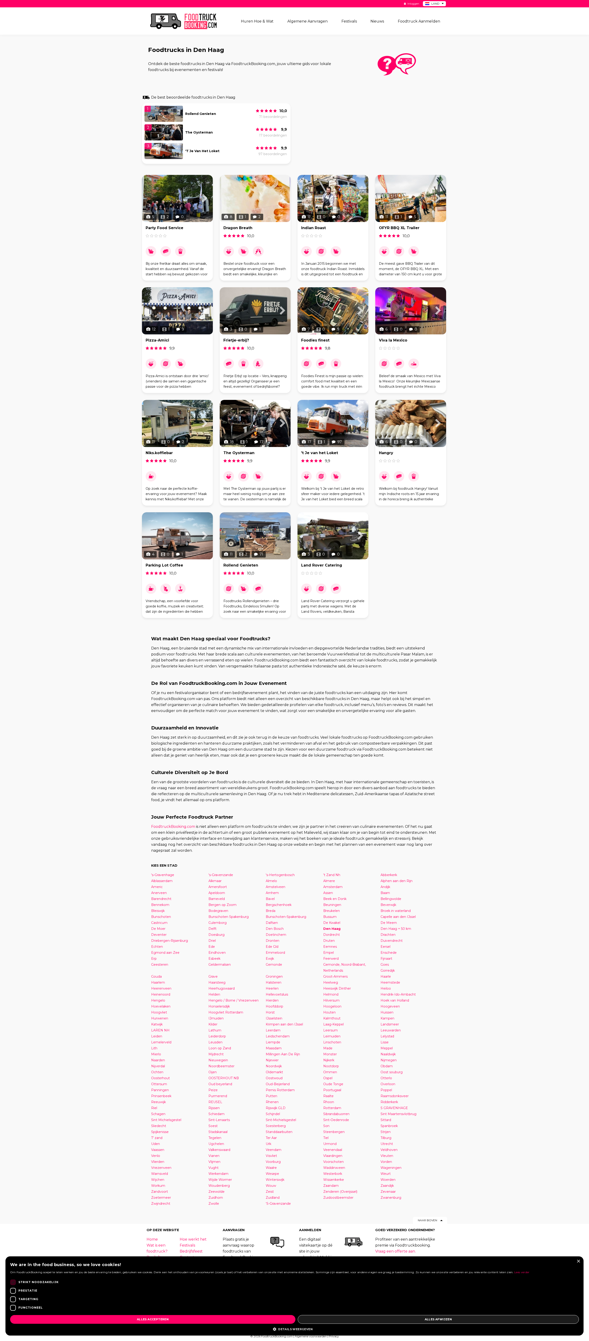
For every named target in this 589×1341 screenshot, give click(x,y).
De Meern (389, 923)
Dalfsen (272, 923)
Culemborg (217, 923)
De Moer (158, 929)
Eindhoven (217, 953)
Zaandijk (387, 1186)
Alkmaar (215, 881)
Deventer (159, 935)
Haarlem (158, 982)
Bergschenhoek (279, 905)
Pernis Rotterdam (280, 1090)
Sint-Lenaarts (219, 1120)
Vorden (386, 1162)
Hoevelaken (160, 1006)
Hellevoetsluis (277, 994)
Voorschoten (333, 1162)
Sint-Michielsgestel (281, 1120)
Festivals (187, 1245)
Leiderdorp (217, 1036)
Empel (328, 953)
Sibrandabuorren (336, 1114)
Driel (212, 941)
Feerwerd (331, 959)
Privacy (334, 1336)
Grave (213, 976)
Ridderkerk (389, 1102)
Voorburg (273, 1162)
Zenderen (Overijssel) (340, 1192)
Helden (214, 994)
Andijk (385, 887)
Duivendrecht (392, 941)
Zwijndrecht (160, 1203)
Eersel (385, 947)
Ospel (327, 1078)
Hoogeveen (390, 1006)
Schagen (158, 1114)
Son (326, 1126)
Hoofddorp (274, 1006)
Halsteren (273, 982)
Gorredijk (388, 970)
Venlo (155, 1156)
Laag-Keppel (333, 1024)
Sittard (386, 1120)
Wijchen (157, 1180)
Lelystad (387, 1036)
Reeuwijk (158, 1102)
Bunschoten (161, 917)
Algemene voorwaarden (311, 1336)
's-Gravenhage (162, 875)
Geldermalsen (219, 964)
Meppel (387, 1048)
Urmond (330, 1144)
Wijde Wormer (220, 1180)
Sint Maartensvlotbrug (398, 1114)
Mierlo (156, 1054)
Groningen (274, 976)
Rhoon (328, 1102)
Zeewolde (216, 1192)
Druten (329, 941)
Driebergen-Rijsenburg (169, 941)
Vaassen (157, 1150)
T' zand (156, 1138)
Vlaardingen (332, 1156)
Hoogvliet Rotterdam (225, 1012)
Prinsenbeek (161, 1096)
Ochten (157, 1072)
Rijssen (214, 1108)
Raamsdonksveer (395, 1096)
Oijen (212, 1072)
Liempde (273, 1042)
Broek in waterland (396, 911)
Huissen (387, 1012)
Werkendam (218, 1174)
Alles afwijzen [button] (438, 1319)
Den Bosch (275, 929)
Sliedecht (158, 1126)
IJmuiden (216, 1018)
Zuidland (273, 1198)
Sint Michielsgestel (166, 1120)
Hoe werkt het (193, 1239)
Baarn (385, 893)
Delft (212, 929)
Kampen (387, 1018)
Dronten (272, 941)
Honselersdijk (219, 1006)
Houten (329, 1012)
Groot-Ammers (335, 976)
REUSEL (215, 1102)
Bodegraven (218, 911)
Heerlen (272, 988)
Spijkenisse (160, 1132)
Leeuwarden (391, 1030)
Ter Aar (271, 1138)
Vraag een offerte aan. (395, 1251)
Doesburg (216, 935)
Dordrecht (331, 935)
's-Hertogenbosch (280, 875)
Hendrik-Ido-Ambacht (398, 994)
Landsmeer (390, 1024)
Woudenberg (219, 1186)
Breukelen (331, 911)
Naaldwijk (388, 1054)
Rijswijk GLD (276, 1108)
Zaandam (331, 1186)
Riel (154, 1108)
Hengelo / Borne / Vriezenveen (233, 1000)
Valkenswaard (219, 1150)
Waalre (271, 1168)
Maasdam (274, 1048)
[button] (294, 1329)
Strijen (386, 1132)
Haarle (386, 976)
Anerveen (159, 893)
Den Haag (332, 929)
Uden (155, 1144)
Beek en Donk (334, 899)
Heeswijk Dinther (337, 988)
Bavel (270, 899)
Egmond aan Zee (165, 953)
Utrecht (387, 1144)
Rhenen (272, 1102)
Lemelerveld (161, 1042)
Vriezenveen (161, 1168)
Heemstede (390, 982)
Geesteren (159, 964)
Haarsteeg (216, 982)
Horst (270, 1012)
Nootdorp (331, 1066)
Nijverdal (158, 1066)
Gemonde (274, 964)
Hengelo (158, 1000)
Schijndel (273, 1114)
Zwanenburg (391, 1198)
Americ (157, 887)
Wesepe (272, 1174)
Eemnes (330, 947)
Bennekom (160, 905)
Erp (154, 959)
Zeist (270, 1192)
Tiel (326, 1138)
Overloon (388, 1084)
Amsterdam (333, 887)
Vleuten (387, 1156)
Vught (213, 1168)
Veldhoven (389, 1150)
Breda (270, 911)
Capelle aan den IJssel (398, 917)
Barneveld (216, 899)
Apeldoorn (216, 893)
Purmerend (217, 1096)
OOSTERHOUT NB (223, 1078)
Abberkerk (389, 875)
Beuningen (332, 905)
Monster (330, 1054)
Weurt (386, 1174)
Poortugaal (332, 1090)
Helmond (330, 994)
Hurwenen (159, 1018)
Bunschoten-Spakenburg (286, 917)
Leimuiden (332, 1036)
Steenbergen (334, 1132)
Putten (271, 1096)
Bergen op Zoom (222, 905)
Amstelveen (275, 887)
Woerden (388, 1180)
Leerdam (273, 1030)
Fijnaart (386, 959)
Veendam (273, 1150)
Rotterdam (332, 1108)
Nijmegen (389, 1060)
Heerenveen (161, 988)
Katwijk (157, 1024)
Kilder (212, 1024)
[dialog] (294, 1295)
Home (152, 1239)
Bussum (330, 917)
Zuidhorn (215, 1198)
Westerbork (332, 1174)
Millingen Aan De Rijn (283, 1054)
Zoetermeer (161, 1198)
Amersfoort (217, 887)
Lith (154, 1048)
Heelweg (330, 982)
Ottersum (159, 1084)
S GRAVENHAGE (394, 1108)
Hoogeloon (332, 1006)
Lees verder (521, 1272)
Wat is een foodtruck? (157, 1248)
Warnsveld (159, 1174)
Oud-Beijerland (278, 1084)
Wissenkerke (333, 1180)
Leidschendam (278, 1036)
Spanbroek (389, 1126)
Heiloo (386, 988)
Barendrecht (161, 899)
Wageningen (391, 1168)
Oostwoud (274, 1078)
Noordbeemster (221, 1066)
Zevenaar (388, 1192)
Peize (213, 1090)
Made (327, 1048)
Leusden (215, 1042)
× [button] (578, 1261)
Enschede (389, 953)
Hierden (272, 1000)
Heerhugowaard (221, 988)
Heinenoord (160, 994)
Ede (211, 947)
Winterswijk (275, 1180)
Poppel (386, 1090)
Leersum (330, 1030)
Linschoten (332, 1042)
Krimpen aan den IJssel (284, 1024)
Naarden (158, 1060)
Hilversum (331, 1000)
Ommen (330, 1072)
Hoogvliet (159, 1012)
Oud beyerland (220, 1084)
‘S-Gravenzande (278, 1203)
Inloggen (413, 3)
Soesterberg (276, 1126)
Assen (328, 893)
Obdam (387, 1066)
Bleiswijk (158, 911)
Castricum (159, 923)
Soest (213, 1126)
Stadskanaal (218, 1132)
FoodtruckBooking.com (173, 826)
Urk (268, 1144)
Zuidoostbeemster (338, 1198)
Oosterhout (160, 1078)
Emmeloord (275, 953)
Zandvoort (159, 1192)
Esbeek (214, 959)
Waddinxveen (334, 1168)
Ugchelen (216, 1144)
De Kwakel (331, 923)
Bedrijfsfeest (191, 1251)
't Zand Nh (331, 875)
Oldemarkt (274, 1072)
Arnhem (272, 893)
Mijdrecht (216, 1054)
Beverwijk (388, 905)
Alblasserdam (162, 881)
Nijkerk (328, 1060)
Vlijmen (214, 1162)
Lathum (214, 1030)
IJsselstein (274, 1018)
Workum (158, 1186)
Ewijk (270, 959)
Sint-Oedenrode (336, 1120)
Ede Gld (272, 947)
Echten (157, 947)
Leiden (156, 1036)
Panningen (160, 1090)
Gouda (156, 976)
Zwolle (213, 1203)
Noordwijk (274, 1066)
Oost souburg (392, 1072)
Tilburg (386, 1138)
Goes (385, 964)
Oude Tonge (333, 1084)
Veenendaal (332, 1150)
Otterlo (386, 1078)
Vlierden (157, 1162)
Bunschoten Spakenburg (228, 917)
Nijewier (272, 1060)
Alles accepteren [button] (153, 1319)
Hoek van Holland (395, 1000)
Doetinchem (276, 935)
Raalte (328, 1096)
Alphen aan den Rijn (397, 881)
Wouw (271, 1186)
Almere (329, 881)
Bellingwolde (391, 899)
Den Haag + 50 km (396, 929)
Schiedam (216, 1114)
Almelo (271, 881)
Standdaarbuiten (279, 1132)
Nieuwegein (218, 1060)
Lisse (385, 1042)
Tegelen (214, 1138)
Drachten (388, 935)
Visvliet (271, 1156)
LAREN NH (160, 1030)
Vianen (213, 1156)
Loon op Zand (219, 1048)
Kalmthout (332, 1018)
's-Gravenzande (220, 875)
